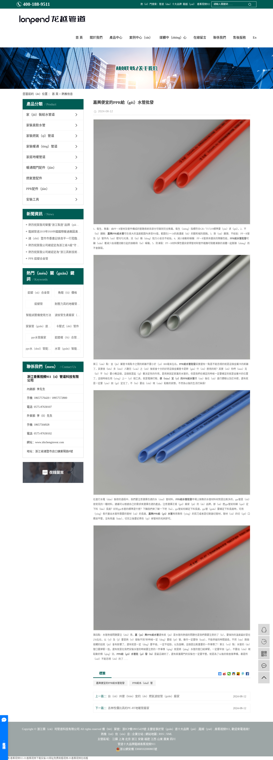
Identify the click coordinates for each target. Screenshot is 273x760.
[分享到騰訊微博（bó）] (243, 673)
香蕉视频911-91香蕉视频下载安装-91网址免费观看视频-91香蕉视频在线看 (49, 758)
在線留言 (199, 37)
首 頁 (79, 37)
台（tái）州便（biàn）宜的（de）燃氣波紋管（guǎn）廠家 (143, 696)
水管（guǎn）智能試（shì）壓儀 (68, 348)
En (254, 37)
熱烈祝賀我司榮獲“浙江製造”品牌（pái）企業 (54, 224)
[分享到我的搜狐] (238, 673)
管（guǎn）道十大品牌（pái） (179, 729)
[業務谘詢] (264, 629)
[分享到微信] (229, 673)
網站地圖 (151, 734)
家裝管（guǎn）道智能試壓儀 (39, 326)
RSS (161, 734)
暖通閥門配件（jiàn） (41, 167)
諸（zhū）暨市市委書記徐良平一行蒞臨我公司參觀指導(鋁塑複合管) (54, 238)
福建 (147, 739)
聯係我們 (219, 37)
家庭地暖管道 (35, 157)
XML (169, 734)
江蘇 (115, 739)
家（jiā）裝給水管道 (40, 114)
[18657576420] (264, 641)
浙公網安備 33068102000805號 (138, 749)
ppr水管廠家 (38, 337)
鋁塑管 (38, 303)
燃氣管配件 (34, 178)
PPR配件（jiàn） (37, 189)
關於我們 (96, 37)
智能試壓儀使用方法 (38, 315)
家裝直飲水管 (35, 125)
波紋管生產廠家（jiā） (68, 315)
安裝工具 (32, 199)
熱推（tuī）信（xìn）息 (115, 734)
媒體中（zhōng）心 (172, 37)
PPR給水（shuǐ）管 (142, 683)
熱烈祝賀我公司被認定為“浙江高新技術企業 (54, 252)
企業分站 (137, 734)
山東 (160, 739)
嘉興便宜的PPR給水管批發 (110, 683)
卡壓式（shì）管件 (67, 326)
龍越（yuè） (189, 4)
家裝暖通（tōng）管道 (41, 146)
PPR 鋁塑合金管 (38, 258)
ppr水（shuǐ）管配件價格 (39, 348)
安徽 (140, 739)
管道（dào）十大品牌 (170, 4)
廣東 (166, 739)
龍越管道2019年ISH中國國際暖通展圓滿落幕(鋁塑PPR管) (54, 231)
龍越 (137, 744)
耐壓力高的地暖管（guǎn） (68, 303)
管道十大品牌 (126, 744)
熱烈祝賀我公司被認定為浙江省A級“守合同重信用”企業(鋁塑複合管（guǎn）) (54, 245)
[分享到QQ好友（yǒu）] (233, 673)
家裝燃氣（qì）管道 (40, 135)
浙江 (134, 739)
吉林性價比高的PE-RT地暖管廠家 (128, 708)
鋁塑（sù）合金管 (39, 292)
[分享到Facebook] (247, 673)
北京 (128, 739)
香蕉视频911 (203, 4)
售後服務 (239, 37)
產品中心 (116, 37)
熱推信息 (67, 93)
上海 (121, 739)
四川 (172, 739)
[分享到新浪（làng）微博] (224, 673)
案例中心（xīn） (140, 37)
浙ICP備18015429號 (134, 729)
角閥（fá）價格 (67, 292)
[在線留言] (264, 665)
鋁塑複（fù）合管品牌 (68, 337)
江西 (153, 739)
